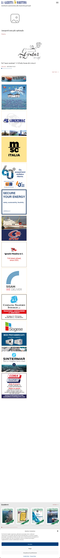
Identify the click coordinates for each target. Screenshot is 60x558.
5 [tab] (7, 68)
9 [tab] (12, 527)
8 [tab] (11, 68)
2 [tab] (3, 527)
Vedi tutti (54, 72)
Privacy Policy (33, 556)
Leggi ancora (30, 64)
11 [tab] (15, 527)
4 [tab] (5, 68)
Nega (30, 548)
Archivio (55, 504)
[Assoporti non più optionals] (15, 18)
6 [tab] (8, 68)
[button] (57, 531)
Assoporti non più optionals (12, 30)
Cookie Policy (26, 556)
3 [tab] (4, 68)
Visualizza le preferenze (30, 553)
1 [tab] (1, 68)
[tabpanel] (30, 64)
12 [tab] (16, 527)
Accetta (30, 544)
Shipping (3, 34)
